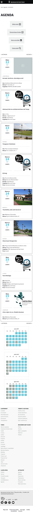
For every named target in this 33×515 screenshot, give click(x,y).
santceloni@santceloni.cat (7, 493)
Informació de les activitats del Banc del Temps (15, 109)
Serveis (2, 474)
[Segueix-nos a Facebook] (6, 503)
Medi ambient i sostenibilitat (7, 448)
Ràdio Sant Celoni (22, 484)
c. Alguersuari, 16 (10, 116)
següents (29, 54)
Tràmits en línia (21, 410)
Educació (3, 436)
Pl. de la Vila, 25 (10, 85)
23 (19, 342)
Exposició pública (22, 416)
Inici (2, 7)
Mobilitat (3, 452)
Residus (2, 460)
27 (10, 345)
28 (13, 345)
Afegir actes (15, 24)
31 (16, 397)
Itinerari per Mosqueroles (9, 241)
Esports (2, 442)
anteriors (4, 54)
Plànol (19, 427)
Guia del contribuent (22, 418)
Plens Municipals (4, 414)
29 (16, 345)
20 (10, 342)
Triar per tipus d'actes (15, 32)
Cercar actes (15, 48)
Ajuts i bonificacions (22, 420)
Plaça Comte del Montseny (12, 247)
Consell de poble (4, 476)
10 (22, 336)
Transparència (4, 420)
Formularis (20, 482)
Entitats (2, 440)
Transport (3, 478)
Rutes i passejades (22, 431)
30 (19, 345)
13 (10, 339)
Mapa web (5, 509)
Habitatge (3, 446)
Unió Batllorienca (4, 480)
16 (19, 339)
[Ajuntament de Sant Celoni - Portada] (16, 1)
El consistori (3, 412)
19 (13, 367)
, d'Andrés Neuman (13, 312)
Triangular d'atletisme (8, 144)
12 (7, 339)
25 (25, 342)
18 (25, 339)
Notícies (20, 474)
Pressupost (3, 418)
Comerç (2, 433)
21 (13, 342)
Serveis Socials (4, 464)
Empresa (3, 438)
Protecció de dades (14, 509)
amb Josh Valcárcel (11, 210)
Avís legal (22, 509)
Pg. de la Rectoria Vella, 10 (12, 216)
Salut (2, 462)
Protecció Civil (4, 458)
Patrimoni (20, 433)
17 (22, 339)
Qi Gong (4, 173)
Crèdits (28, 509)
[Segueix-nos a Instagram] (10, 503)
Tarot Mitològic (6, 276)
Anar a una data (15, 40)
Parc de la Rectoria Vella (12, 179)
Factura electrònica (22, 412)
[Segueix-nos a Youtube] (13, 503)
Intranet (20, 511)
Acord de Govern (4, 416)
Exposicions (20, 476)
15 (16, 339)
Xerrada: (12, 78)
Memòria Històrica (5, 450)
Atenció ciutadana (5, 427)
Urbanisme (3, 465)
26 (13, 370)
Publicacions (21, 478)
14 (13, 339)
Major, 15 (8, 282)
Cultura (2, 434)
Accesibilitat (14, 511)
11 (25, 336)
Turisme (20, 429)
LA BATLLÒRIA (4, 470)
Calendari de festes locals (6, 429)
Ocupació (3, 454)
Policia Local (3, 456)
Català (2, 431)
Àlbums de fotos (21, 480)
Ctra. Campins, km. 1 (11, 150)
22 (22, 367)
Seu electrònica (21, 414)
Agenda (5, 7)
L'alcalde (3, 410)
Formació (3, 444)
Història (20, 434)
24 (22, 342)
